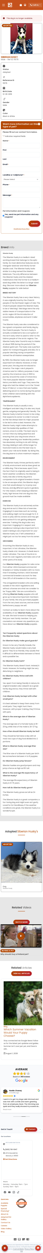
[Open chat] (38, 1248)
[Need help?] (5, 1248)
